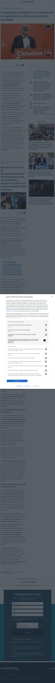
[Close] (52, 297)
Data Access (27, 386)
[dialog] (27, 341)
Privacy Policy (36, 386)
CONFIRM (17, 380)
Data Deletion (19, 386)
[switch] (45, 325)
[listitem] (27, 322)
